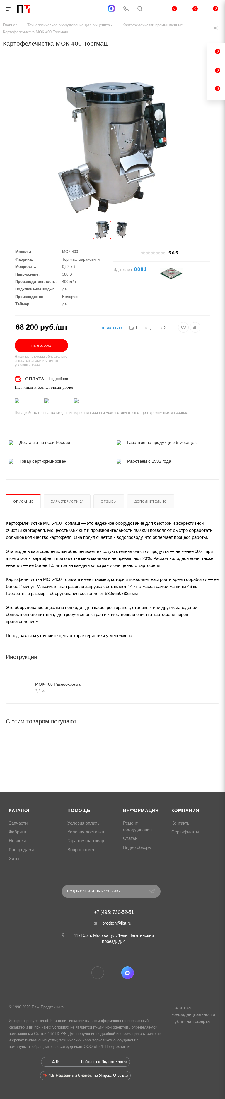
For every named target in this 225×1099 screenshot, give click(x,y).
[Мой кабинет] (153, 9)
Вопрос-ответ (81, 849)
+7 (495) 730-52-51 (114, 912)
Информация (141, 810)
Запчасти (18, 823)
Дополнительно (150, 501)
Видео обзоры (137, 847)
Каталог (20, 810)
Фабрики (17, 832)
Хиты (14, 858)
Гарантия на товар (85, 840)
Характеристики (67, 501)
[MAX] (111, 8)
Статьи (130, 838)
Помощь (79, 810)
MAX (127, 972)
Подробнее (58, 378)
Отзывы (109, 501)
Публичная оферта (190, 1021)
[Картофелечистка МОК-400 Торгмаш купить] (112, 148)
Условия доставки (85, 832)
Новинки (17, 840)
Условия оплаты (83, 823)
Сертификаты (185, 832)
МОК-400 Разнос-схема (58, 684)
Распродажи (21, 849)
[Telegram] (96, 9)
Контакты (180, 823)
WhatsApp (112, 972)
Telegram (97, 972)
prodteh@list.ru (116, 923)
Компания (185, 810)
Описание (23, 501)
